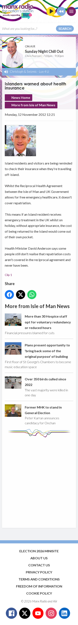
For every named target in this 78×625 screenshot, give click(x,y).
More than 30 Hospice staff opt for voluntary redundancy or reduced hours (48, 322)
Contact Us (39, 565)
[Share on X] (20, 294)
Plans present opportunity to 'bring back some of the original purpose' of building (47, 350)
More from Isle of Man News (33, 105)
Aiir (55, 601)
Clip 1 (8, 275)
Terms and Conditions (39, 579)
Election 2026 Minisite (39, 551)
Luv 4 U (44, 71)
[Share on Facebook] (9, 294)
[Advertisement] (39, 480)
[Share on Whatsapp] (31, 294)
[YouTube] (38, 613)
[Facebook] (11, 613)
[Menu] (71, 11)
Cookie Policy (39, 593)
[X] (24, 613)
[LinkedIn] (64, 613)
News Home (20, 97)
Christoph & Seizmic (23, 71)
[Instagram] (51, 613)
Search (64, 28)
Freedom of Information (39, 586)
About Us (39, 558)
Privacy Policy (39, 572)
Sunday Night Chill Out (44, 51)
